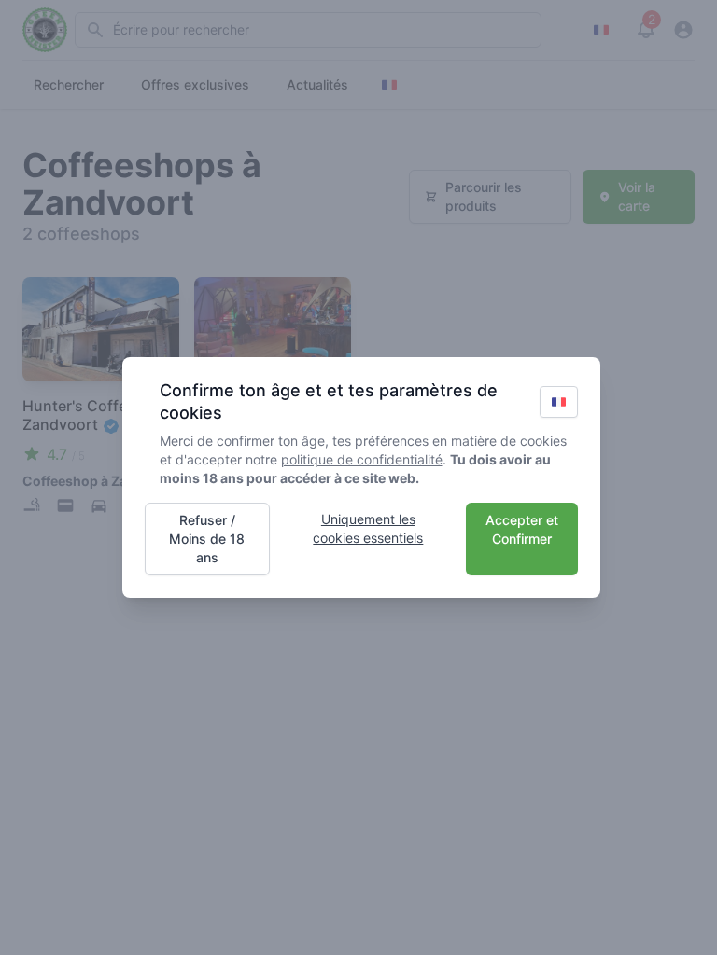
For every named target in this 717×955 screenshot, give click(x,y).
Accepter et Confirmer (521, 529)
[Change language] (559, 402)
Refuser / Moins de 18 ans (207, 538)
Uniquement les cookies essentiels (368, 528)
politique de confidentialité (362, 459)
